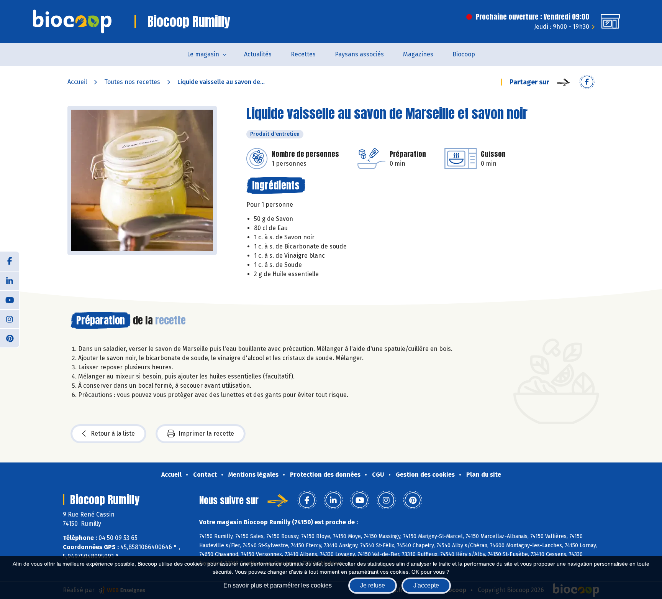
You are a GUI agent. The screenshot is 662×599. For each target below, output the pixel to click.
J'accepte (426, 585)
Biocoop (463, 54)
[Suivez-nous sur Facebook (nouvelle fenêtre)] (9, 261)
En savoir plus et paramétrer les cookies (277, 585)
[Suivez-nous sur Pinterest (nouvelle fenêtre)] (9, 337)
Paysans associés (359, 54)
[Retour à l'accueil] (72, 21)
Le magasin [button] (203, 54)
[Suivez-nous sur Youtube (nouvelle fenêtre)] (9, 299)
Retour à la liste (113, 433)
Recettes (303, 54)
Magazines (418, 54)
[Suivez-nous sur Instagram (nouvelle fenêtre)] (9, 318)
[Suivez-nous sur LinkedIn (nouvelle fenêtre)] (9, 280)
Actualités (258, 54)
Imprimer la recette (206, 433)
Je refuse (372, 585)
